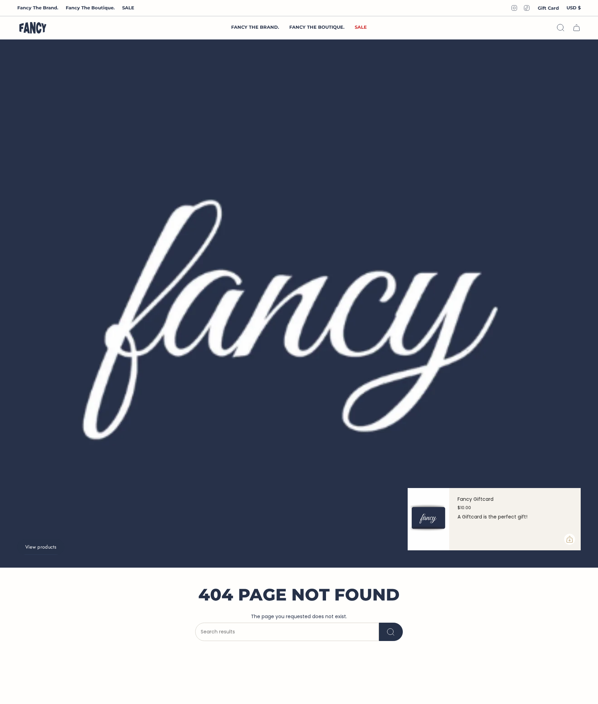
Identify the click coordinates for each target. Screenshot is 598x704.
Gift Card (548, 8)
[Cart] (577, 28)
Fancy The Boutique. (90, 7)
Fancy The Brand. (37, 7)
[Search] (391, 632)
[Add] (569, 539)
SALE (128, 7)
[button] (317, 27)
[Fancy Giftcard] (428, 519)
